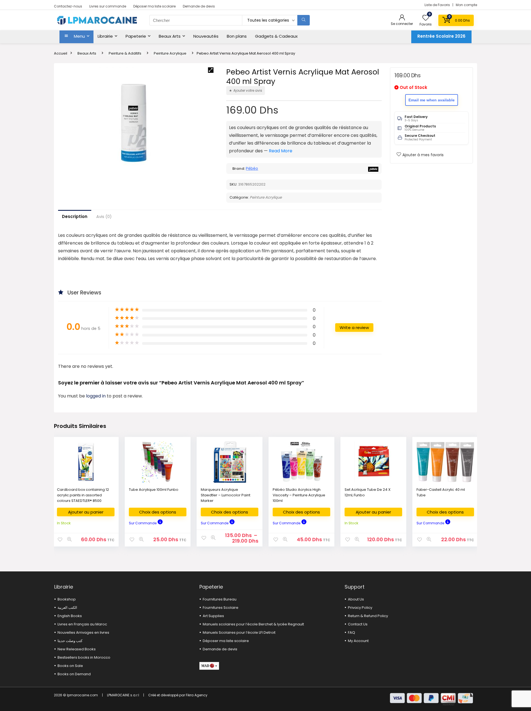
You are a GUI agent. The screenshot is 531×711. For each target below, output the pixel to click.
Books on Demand (74, 674)
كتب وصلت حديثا (70, 640)
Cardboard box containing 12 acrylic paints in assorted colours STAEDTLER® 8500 (83, 495)
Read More (280, 151)
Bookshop (67, 599)
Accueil (60, 53)
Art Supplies (213, 615)
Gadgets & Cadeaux (276, 36)
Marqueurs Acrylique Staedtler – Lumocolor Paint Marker (225, 495)
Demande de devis (199, 6)
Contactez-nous (68, 6)
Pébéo (252, 168)
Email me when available (431, 100)
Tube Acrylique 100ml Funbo (153, 489)
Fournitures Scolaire (220, 607)
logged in (96, 396)
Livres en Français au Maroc (82, 624)
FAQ (351, 632)
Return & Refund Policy (368, 615)
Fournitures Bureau (219, 599)
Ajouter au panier (85, 512)
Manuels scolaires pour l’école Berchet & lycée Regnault (253, 624)
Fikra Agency (196, 695)
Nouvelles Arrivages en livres (83, 632)
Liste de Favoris (438, 4)
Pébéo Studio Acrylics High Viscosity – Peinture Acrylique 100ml (299, 495)
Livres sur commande (107, 6)
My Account (358, 640)
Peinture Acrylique (170, 53)
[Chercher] (303, 20)
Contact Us (358, 624)
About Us (356, 599)
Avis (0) (104, 216)
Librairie (105, 36)
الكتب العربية (67, 607)
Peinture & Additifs (125, 53)
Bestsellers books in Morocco (84, 657)
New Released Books (77, 649)
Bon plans (237, 36)
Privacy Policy (360, 607)
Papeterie (136, 36)
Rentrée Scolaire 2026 (441, 36)
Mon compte (466, 4)
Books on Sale (70, 665)
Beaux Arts (170, 36)
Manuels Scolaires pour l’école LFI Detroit (239, 632)
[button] (211, 70)
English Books (70, 615)
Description (74, 216)
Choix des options (157, 512)
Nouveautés (205, 36)
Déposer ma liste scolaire (154, 6)
